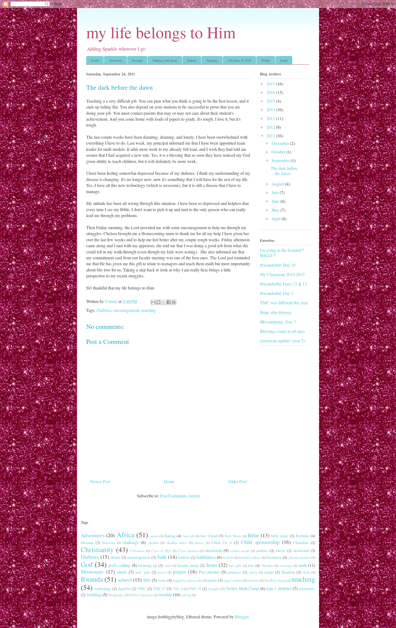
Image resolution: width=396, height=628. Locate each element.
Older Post (237, 481)
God (87, 564)
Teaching (212, 60)
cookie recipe (240, 550)
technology (102, 588)
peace (162, 572)
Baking (191, 60)
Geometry (274, 557)
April (277, 218)
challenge (131, 542)
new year (143, 572)
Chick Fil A (221, 542)
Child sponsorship (260, 542)
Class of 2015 (161, 550)
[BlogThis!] (158, 302)
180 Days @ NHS (239, 60)
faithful (183, 557)
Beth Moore (233, 535)
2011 (271, 135)
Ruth (306, 572)
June (276, 201)
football (228, 557)
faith (162, 556)
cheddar (153, 542)
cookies (262, 550)
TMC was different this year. (284, 302)
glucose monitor (300, 557)
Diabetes (103, 310)
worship (165, 594)
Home (95, 60)
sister (162, 580)
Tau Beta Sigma (275, 580)
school (125, 579)
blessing (87, 542)
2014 (271, 109)
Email (283, 60)
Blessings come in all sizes (282, 331)
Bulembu (108, 542)
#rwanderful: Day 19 (278, 265)
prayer (179, 571)
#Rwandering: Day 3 (278, 322)
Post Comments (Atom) (180, 495)
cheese (199, 542)
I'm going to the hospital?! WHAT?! (282, 252)
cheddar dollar (176, 542)
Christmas (137, 550)
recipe (268, 572)
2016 (271, 92)
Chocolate (300, 542)
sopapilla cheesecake (187, 580)
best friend (208, 535)
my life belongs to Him (161, 32)
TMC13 (159, 588)
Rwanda (137, 60)
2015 (271, 101)
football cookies (250, 557)
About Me (115, 60)
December (281, 143)
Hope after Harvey (275, 312)
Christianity (97, 549)
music (122, 572)
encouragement (126, 310)
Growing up (147, 565)
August (278, 184)
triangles (214, 588)
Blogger (241, 616)
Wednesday (116, 594)
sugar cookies (233, 580)
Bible (253, 535)
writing (186, 594)
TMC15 (195, 588)
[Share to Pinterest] (173, 302)
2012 (271, 127)
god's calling (119, 565)
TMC (142, 588)
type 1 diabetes (279, 588)
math (302, 565)
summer (253, 580)
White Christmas (141, 594)
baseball (188, 535)
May (276, 210)
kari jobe (235, 565)
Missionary (92, 571)
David (280, 550)
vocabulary (307, 588)
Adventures (93, 535)
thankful (124, 588)
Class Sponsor (188, 550)
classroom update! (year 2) (282, 340)
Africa (125, 534)
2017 (271, 83)
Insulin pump (188, 565)
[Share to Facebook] (168, 302)
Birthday (302, 535)
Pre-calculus (209, 572)
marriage (286, 565)
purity (253, 572)
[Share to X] (163, 302)
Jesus (211, 564)
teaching (148, 310)
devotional (301, 550)
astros (154, 535)
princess (234, 572)
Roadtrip (288, 572)
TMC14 (177, 588)
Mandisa (267, 565)
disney (116, 557)
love (251, 565)
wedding (93, 594)
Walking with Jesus (164, 60)
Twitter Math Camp (242, 588)
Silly (147, 580)
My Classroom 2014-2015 (282, 274)
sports (212, 580)
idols (168, 565)
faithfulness (206, 557)
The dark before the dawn (284, 170)
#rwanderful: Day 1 (276, 293)
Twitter (265, 60)
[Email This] (153, 302)
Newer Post (100, 481)
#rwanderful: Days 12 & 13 (283, 284)
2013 (271, 118)
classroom (213, 550)
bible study (279, 535)
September (281, 160)
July (276, 192)
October (279, 152)
